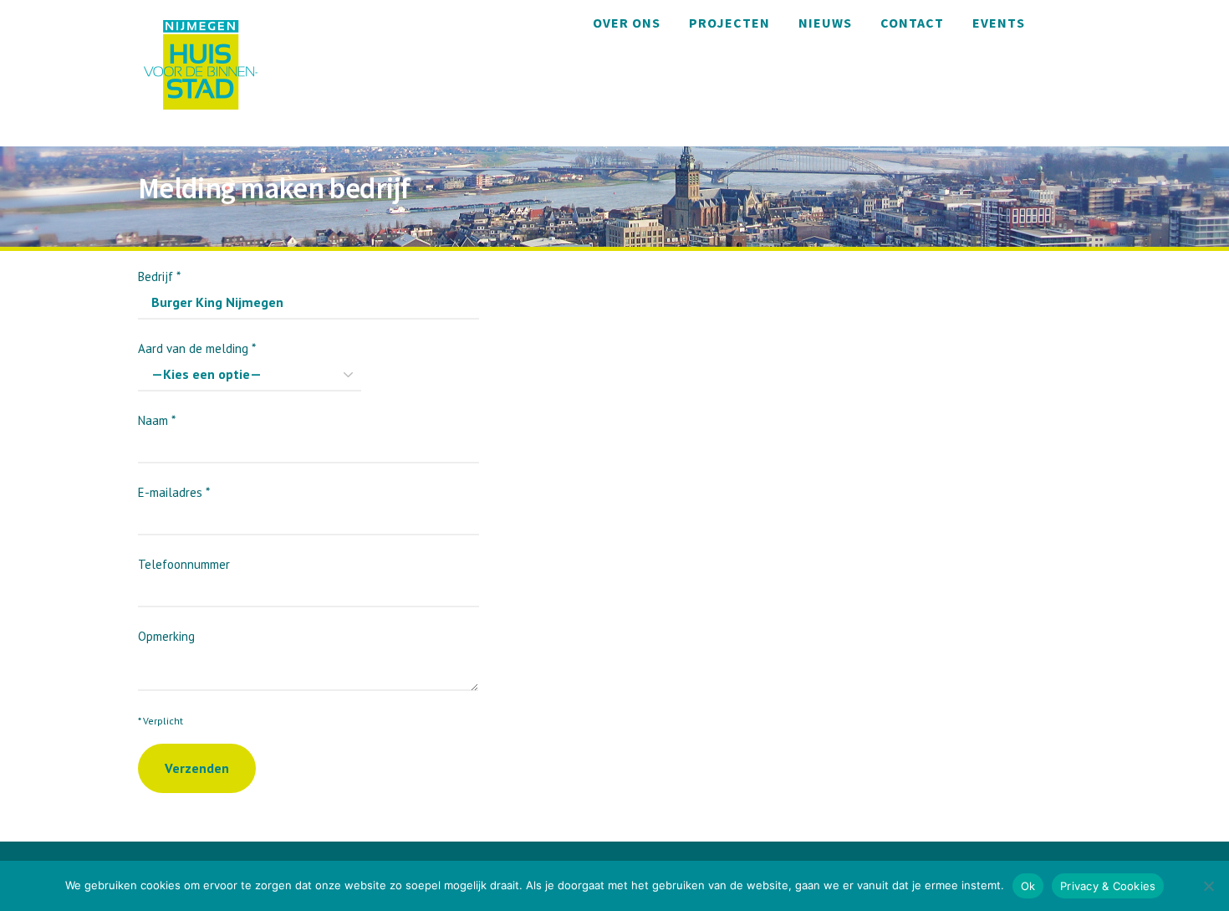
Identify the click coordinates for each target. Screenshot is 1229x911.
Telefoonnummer (184, 564)
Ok (1028, 886)
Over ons (626, 22)
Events (998, 22)
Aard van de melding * (197, 348)
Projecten (729, 22)
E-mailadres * (174, 492)
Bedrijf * (159, 276)
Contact (912, 22)
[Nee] (1208, 886)
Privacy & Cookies (1107, 886)
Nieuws (825, 22)
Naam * (157, 420)
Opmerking (166, 636)
